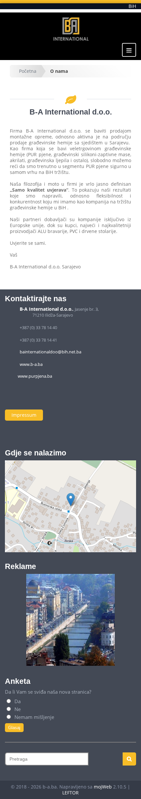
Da (17, 701)
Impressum (23, 415)
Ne (17, 709)
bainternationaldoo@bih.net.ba (50, 352)
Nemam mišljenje (33, 717)
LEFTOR (70, 792)
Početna (27, 71)
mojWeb (103, 787)
